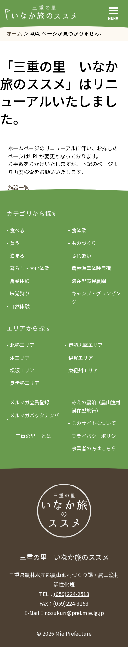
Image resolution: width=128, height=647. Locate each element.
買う (15, 242)
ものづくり (84, 242)
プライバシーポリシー (96, 435)
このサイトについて (94, 423)
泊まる (17, 255)
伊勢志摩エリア (85, 344)
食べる (17, 230)
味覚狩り (20, 293)
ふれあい (81, 255)
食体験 (79, 230)
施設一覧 (18, 187)
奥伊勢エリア (24, 382)
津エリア (20, 357)
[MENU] (113, 10)
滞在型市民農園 (89, 280)
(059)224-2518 (71, 594)
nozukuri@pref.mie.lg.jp (74, 612)
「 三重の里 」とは (30, 435)
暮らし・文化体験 (29, 268)
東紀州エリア (83, 370)
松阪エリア (22, 370)
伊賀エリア (80, 357)
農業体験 (20, 280)
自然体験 (20, 306)
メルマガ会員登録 (29, 402)
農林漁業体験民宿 (91, 268)
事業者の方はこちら (94, 448)
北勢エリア (22, 344)
